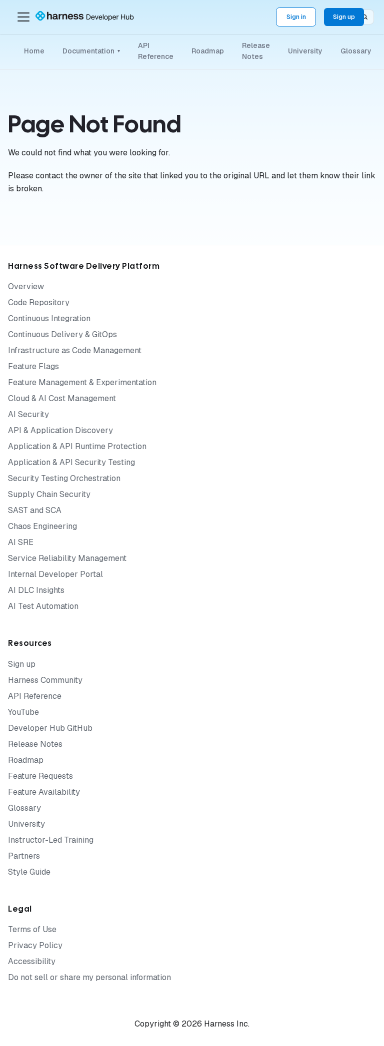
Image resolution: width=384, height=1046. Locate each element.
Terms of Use (32, 929)
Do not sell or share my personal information (89, 977)
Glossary (356, 50)
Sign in (296, 16)
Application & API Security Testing (71, 462)
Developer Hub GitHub (50, 728)
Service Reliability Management (67, 558)
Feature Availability (44, 792)
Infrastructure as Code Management (75, 350)
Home (34, 50)
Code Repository (39, 302)
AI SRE (21, 542)
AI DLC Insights (36, 590)
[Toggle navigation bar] (23, 16)
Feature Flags (33, 366)
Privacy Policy (35, 945)
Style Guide (29, 872)
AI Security (28, 414)
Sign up (344, 16)
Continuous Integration (49, 318)
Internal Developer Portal (55, 574)
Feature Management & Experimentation (82, 382)
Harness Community (45, 680)
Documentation (91, 50)
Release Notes (256, 51)
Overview (26, 286)
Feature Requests (40, 776)
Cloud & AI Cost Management (62, 398)
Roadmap (208, 50)
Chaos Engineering (42, 526)
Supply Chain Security (49, 494)
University (305, 50)
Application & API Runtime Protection (77, 446)
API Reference (156, 51)
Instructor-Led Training (51, 840)
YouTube (23, 712)
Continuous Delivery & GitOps (62, 334)
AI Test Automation (43, 606)
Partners (24, 856)
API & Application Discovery (60, 430)
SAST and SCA (35, 510)
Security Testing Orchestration (64, 478)
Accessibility (32, 961)
